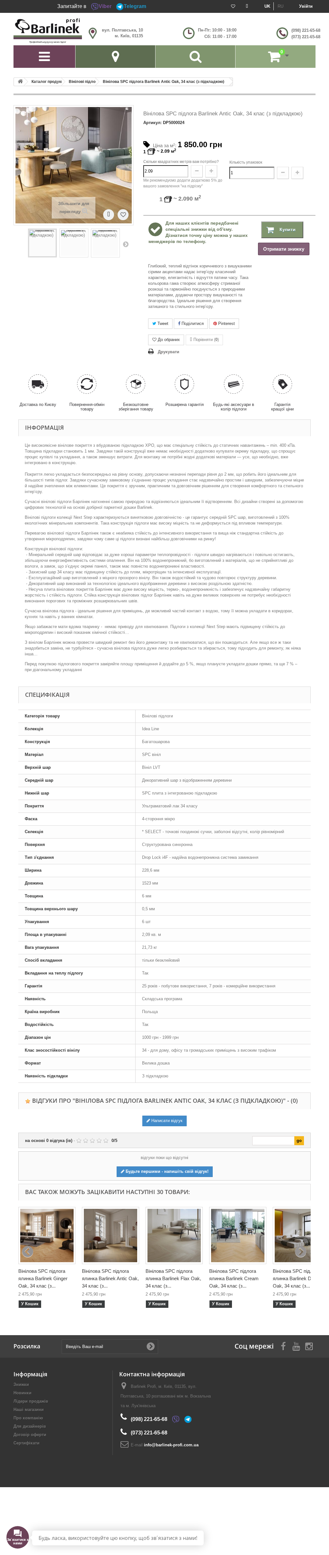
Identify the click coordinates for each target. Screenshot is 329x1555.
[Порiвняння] (247, 6)
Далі (125, 244)
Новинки (22, 1392)
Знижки (21, 1384)
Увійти (306, 6)
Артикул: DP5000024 (163, 122)
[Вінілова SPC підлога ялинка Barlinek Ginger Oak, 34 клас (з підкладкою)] (47, 1235)
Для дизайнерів (29, 1426)
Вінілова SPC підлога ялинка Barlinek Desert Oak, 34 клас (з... (297, 1278)
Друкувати (168, 351)
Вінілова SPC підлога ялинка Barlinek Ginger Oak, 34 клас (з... (42, 1278)
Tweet (162, 323)
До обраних (169, 339)
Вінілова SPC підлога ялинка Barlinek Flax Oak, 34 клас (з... (173, 1278)
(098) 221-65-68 (305, 30)
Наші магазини (28, 1409)
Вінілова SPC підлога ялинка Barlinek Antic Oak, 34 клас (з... (110, 1278)
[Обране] (233, 6)
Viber (105, 6)
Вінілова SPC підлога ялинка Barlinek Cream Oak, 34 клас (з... (234, 1278)
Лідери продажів (30, 1401)
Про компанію (28, 1418)
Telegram (135, 6)
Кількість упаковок (245, 162)
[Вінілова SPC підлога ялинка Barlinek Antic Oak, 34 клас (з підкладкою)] (110, 1235)
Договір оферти (29, 1434)
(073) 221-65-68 (305, 36)
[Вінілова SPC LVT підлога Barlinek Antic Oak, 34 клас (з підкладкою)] (42, 243)
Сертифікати (26, 1443)
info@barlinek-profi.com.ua (171, 1445)
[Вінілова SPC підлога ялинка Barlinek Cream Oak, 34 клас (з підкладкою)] (237, 1235)
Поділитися (192, 323)
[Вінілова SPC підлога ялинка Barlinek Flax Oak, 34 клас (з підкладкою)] (174, 1235)
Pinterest (226, 323)
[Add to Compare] (108, 214)
